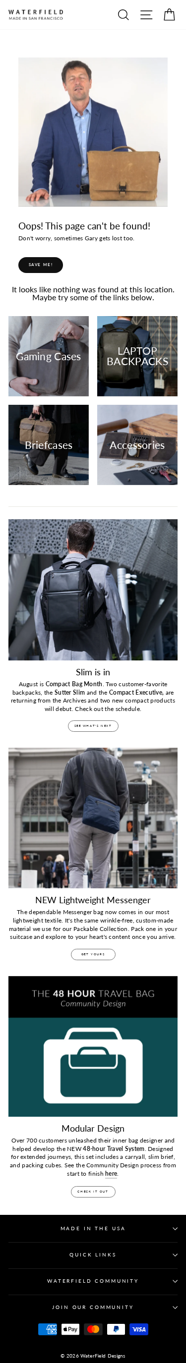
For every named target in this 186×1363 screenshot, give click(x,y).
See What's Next (93, 725)
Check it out (92, 1191)
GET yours (93, 954)
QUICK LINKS (92, 1254)
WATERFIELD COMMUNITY (93, 1281)
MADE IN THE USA (93, 1228)
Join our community (92, 1307)
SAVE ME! (41, 264)
